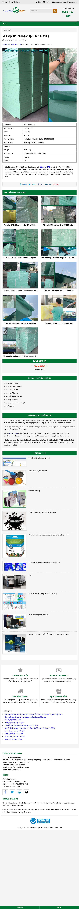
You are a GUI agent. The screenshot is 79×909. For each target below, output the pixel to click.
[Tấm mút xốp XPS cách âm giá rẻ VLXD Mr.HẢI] (59, 242)
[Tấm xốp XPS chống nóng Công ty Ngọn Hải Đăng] (20, 275)
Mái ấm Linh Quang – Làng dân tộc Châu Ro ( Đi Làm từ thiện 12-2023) (30, 728)
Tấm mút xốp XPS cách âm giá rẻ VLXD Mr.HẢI (59, 258)
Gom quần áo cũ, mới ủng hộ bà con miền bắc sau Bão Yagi (25, 717)
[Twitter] (12, 792)
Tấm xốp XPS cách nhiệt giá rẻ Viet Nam (20, 323)
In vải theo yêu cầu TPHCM (14, 736)
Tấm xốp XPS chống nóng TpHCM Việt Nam (20, 225)
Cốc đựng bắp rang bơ (13, 720)
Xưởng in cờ (10, 406)
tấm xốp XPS (45, 167)
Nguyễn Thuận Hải (8, 803)
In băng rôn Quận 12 (13, 400)
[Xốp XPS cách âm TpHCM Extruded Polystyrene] (20, 242)
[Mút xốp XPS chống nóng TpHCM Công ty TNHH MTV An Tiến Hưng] (20, 340)
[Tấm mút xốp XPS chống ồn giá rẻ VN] (59, 308)
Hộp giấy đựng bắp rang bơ (14, 723)
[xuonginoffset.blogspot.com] (26, 792)
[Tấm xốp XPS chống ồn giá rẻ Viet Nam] (59, 275)
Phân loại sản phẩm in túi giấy (38, 615)
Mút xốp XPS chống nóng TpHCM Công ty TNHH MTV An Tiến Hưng (20, 356)
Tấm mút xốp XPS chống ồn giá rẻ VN (58, 323)
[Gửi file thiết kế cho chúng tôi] (14, 461)
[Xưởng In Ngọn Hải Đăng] (13, 10)
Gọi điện (20, 907)
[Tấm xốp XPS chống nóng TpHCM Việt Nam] (20, 209)
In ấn (30, 575)
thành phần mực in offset (37, 471)
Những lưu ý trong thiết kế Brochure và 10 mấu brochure (48, 634)
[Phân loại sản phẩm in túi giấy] (14, 622)
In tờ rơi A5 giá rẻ (12, 393)
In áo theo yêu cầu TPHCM (16, 403)
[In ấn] (14, 581)
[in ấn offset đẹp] (14, 499)
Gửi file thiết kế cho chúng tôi (39, 458)
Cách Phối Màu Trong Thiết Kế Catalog (42, 594)
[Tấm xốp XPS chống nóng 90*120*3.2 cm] (59, 209)
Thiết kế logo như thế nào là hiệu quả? (42, 513)
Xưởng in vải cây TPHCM (14, 734)
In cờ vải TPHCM (12, 383)
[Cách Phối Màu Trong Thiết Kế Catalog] (14, 601)
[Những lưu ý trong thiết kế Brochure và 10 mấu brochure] (14, 643)
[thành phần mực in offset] (14, 478)
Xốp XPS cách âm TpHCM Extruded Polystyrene (20, 258)
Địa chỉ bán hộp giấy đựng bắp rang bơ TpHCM (21, 725)
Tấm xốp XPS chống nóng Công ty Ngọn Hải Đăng (20, 291)
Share (49, 185)
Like (41, 185)
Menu (4, 24)
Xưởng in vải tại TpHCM (13, 739)
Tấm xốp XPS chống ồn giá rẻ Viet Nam (59, 291)
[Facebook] (5, 792)
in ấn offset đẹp (34, 491)
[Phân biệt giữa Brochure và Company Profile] (14, 566)
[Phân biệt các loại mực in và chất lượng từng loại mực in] (14, 546)
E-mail (24, 185)
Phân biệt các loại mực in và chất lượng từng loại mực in (48, 535)
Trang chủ (7, 30)
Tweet (33, 185)
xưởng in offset (12, 433)
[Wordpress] (19, 792)
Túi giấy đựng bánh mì (14, 396)
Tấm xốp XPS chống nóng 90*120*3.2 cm (58, 225)
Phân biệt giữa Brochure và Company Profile (44, 562)
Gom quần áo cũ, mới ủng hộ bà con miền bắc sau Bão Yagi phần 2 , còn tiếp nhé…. (34, 714)
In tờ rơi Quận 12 (12, 390)
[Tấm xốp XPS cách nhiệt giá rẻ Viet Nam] (20, 308)
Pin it (57, 185)
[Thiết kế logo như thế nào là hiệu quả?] (14, 520)
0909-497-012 (42, 2)
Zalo (59, 907)
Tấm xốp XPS (23, 40)
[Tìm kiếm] (55, 11)
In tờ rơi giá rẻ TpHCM (14, 386)
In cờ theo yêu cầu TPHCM (14, 731)
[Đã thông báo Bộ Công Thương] (39, 821)
